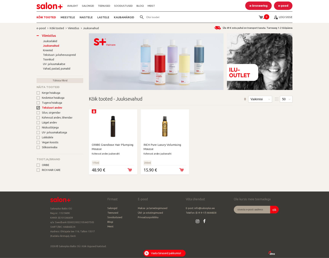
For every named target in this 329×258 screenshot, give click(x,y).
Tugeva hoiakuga (52, 102)
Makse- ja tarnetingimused (152, 208)
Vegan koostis (50, 142)
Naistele (86, 17)
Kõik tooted (46, 17)
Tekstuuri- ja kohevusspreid (59, 54)
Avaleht (72, 5)
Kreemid (48, 50)
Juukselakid (50, 41)
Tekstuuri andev (52, 107)
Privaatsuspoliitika (148, 217)
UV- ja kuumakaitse (54, 64)
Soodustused (123, 5)
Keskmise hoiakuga (53, 97)
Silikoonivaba (49, 147)
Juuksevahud (91, 28)
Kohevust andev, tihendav (57, 117)
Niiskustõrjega (50, 127)
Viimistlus (73, 28)
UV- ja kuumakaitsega (54, 132)
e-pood (41, 28)
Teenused (104, 5)
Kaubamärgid (124, 17)
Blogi (140, 5)
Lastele (103, 17)
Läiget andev (49, 122)
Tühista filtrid (60, 80)
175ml (95, 163)
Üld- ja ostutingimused (150, 212)
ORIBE (45, 165)
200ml (147, 163)
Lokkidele (47, 137)
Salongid (88, 5)
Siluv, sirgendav (51, 112)
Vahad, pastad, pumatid (56, 68)
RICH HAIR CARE (51, 169)
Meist (151, 5)
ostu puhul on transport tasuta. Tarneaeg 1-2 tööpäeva (257, 28)
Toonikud (48, 59)
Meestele (68, 17)
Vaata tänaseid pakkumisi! (166, 253)
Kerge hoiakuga (51, 92)
